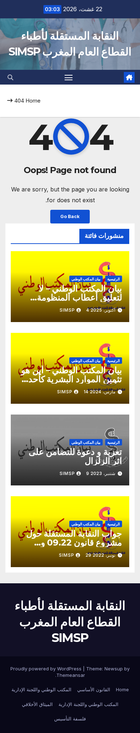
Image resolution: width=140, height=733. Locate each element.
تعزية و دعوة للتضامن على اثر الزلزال (75, 456)
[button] (10, 77)
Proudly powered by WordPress (46, 668)
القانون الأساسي (93, 689)
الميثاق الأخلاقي (37, 704)
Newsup (113, 668)
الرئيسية (113, 279)
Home (33, 100)
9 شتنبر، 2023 (100, 473)
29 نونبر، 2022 (100, 555)
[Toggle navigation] (68, 77)
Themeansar (70, 675)
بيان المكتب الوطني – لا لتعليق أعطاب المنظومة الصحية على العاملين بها (79, 297)
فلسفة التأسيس (70, 718)
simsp (67, 310)
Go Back (70, 216)
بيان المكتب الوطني (86, 279)
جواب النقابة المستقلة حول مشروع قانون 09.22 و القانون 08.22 (74, 542)
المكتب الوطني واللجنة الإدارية (41, 689)
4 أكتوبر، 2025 (100, 310)
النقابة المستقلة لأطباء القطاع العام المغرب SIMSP (70, 621)
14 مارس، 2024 (99, 391)
